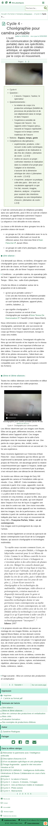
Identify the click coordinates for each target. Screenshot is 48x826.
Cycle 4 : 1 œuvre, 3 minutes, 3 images (20, 782)
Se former (11, 14)
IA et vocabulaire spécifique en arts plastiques (23, 762)
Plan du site (5, 799)
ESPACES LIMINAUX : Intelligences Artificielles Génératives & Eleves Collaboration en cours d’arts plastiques (23, 773)
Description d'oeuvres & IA (14, 759)
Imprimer (7, 695)
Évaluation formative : (11, 719)
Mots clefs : (7, 716)
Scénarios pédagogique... (25, 14)
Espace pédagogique (33, 823)
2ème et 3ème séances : (13, 711)
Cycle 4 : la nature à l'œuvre (15, 779)
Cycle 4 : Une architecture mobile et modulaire (23, 785)
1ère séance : (8, 708)
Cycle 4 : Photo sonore (13, 788)
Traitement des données (9, 816)
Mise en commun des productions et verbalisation (23, 713)
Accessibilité (5, 807)
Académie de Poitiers (10, 820)
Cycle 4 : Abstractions (12, 791)
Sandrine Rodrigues (11, 732)
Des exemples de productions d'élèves (19, 722)
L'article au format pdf (12, 698)
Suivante (19, 685)
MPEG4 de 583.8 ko (23, 423)
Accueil (3, 14)
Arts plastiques (16, 3)
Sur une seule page (39, 685)
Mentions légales (7, 811)
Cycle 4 (37, 14)
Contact (4, 803)
